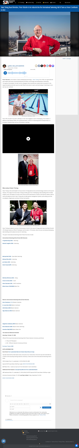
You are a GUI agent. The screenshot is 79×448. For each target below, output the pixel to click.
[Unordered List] (19, 404)
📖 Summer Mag (30, 2)
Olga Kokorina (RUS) (7, 310)
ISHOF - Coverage (67, 58)
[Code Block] (23, 404)
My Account (67, 2)
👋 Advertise (46, 2)
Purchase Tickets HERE (8, 346)
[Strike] (16, 404)
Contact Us (48, 441)
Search (53, 431)
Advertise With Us (70, 441)
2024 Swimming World (31, 436)
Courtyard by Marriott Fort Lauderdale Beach (26, 369)
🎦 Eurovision (26, 432)
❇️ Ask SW (38, 2)
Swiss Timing (36, 79)
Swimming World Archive (32, 437)
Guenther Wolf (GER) (7, 329)
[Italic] (12, 404)
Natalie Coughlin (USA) (8, 243)
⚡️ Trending (21, 2)
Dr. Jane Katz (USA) (7, 305)
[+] (28, 403)
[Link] (24, 404)
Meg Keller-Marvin (16, 66)
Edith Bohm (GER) (7, 308)
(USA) (8, 302)
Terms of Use (42, 415)
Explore (24, 434)
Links (56, 431)
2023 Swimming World (31, 439)
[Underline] (14, 404)
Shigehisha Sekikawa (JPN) (9, 323)
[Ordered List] (18, 404)
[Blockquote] (21, 404)
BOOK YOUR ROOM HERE (29, 364)
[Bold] (11, 404)
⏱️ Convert (53, 2)
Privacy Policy (62, 441)
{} (26, 403)
